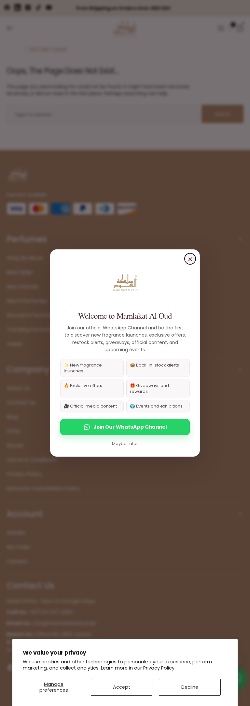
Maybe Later (125, 443)
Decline (189, 687)
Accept (121, 687)
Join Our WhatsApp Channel (130, 426)
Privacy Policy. (159, 668)
